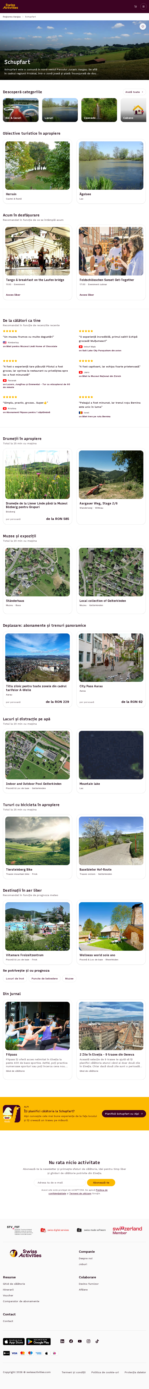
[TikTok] (97, 1341)
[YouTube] (80, 1341)
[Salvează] (143, 26)
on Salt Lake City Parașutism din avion (100, 350)
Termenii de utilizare (80, 1193)
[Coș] (135, 6)
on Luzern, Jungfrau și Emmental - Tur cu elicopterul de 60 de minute (36, 385)
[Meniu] (143, 6)
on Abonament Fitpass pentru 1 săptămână (26, 412)
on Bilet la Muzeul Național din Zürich (100, 376)
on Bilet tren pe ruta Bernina (94, 416)
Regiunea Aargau (12, 16)
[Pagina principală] (10, 6)
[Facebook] (71, 1341)
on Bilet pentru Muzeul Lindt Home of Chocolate (30, 346)
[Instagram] (88, 1341)
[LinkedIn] (62, 1341)
